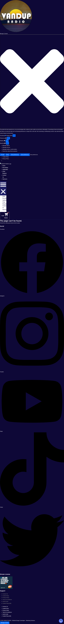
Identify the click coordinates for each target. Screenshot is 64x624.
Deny (7, 154)
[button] (32, 82)
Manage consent (4, 622)
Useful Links (5, 601)
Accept (2, 154)
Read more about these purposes (9, 151)
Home (3, 196)
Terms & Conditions (7, 599)
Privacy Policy (5, 158)
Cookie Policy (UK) (6, 603)
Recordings (5, 198)
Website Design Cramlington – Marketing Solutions (23, 620)
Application (5, 169)
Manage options (6, 145)
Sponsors (4, 179)
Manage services (6, 147)
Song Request (4, 172)
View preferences (15, 154)
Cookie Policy (5, 156)
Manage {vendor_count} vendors (9, 149)
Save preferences (25, 154)
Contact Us (4, 176)
